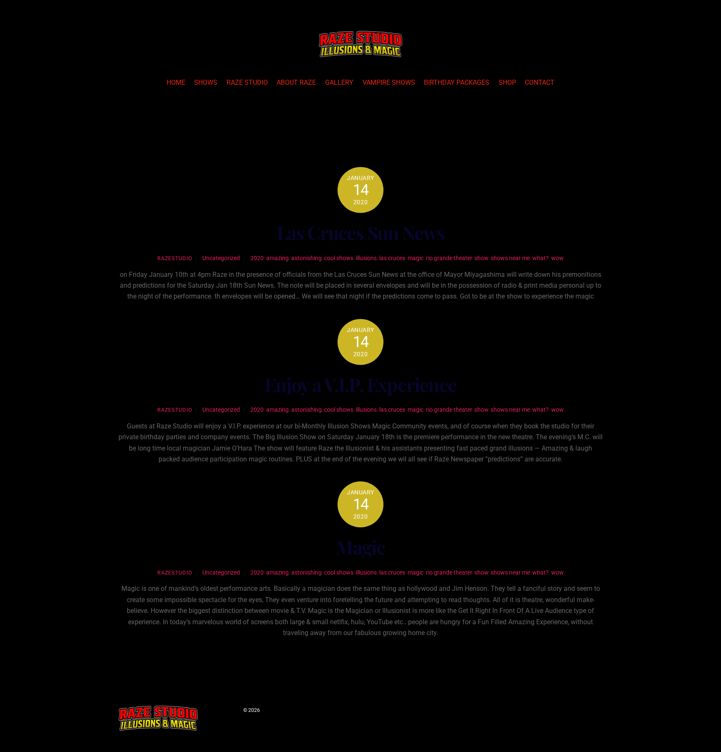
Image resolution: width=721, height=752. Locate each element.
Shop (507, 82)
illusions (366, 258)
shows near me (510, 258)
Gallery (339, 82)
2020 (257, 258)
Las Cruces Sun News (361, 232)
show (481, 258)
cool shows (338, 258)
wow (557, 258)
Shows (205, 82)
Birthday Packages (456, 82)
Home (175, 82)
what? (540, 258)
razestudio (174, 258)
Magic (360, 546)
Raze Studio (247, 82)
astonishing (306, 258)
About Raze (296, 82)
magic (416, 258)
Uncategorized (221, 258)
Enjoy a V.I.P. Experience (360, 384)
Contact (540, 82)
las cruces (392, 258)
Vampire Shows (389, 82)
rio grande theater (449, 258)
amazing (277, 258)
